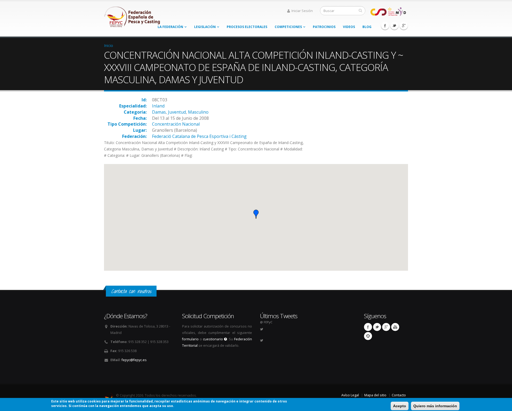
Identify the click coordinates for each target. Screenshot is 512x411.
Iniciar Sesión (302, 11)
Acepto (399, 406)
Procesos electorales (247, 27)
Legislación (205, 27)
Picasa (368, 336)
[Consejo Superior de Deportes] (388, 11)
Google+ (404, 26)
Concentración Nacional (176, 124)
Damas (159, 112)
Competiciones (288, 27)
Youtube (395, 327)
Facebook (385, 26)
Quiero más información (435, 406)
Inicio (108, 45)
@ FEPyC (266, 322)
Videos (349, 27)
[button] (256, 214)
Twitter (394, 26)
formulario (190, 339)
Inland (158, 106)
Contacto (399, 395)
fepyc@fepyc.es (134, 360)
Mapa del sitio (375, 395)
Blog (366, 27)
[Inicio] (132, 15)
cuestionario (213, 339)
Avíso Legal (350, 395)
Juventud (177, 112)
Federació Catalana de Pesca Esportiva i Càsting (199, 136)
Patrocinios (324, 27)
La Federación (170, 27)
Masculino (198, 112)
